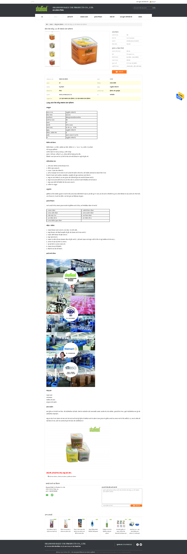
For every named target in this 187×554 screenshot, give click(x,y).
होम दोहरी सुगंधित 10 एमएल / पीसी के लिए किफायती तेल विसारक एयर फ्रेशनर (121, 532)
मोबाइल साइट (60, 552)
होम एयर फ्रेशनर (53, 476)
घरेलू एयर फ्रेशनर (59, 24)
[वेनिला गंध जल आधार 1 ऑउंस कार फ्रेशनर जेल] (65, 523)
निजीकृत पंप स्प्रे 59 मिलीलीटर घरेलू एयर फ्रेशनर (107, 531)
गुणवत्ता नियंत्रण (98, 17)
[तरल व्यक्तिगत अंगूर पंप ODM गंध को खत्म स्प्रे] (52, 523)
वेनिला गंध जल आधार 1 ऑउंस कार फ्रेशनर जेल (66, 530)
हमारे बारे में (70, 17)
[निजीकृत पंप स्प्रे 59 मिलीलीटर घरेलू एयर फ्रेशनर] (107, 523)
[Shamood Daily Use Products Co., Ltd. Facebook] (137, 544)
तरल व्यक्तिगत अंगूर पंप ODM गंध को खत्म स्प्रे (52, 530)
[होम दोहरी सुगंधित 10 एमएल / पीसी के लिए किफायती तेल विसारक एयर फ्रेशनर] (121, 523)
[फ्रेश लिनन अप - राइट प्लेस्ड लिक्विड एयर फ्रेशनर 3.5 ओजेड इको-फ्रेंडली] (135, 523)
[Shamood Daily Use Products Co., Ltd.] (42, 8)
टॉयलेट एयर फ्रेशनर (62, 476)
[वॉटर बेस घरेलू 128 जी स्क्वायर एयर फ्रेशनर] (52, 37)
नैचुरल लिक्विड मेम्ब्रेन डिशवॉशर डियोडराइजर (93, 530)
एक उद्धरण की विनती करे (142, 2)
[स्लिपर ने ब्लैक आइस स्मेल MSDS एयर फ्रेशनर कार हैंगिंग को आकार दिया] (79, 523)
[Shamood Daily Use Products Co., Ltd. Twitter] (141, 544)
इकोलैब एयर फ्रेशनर (71, 476)
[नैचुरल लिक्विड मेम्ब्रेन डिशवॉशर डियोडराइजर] (93, 523)
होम (47, 24)
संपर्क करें (112, 17)
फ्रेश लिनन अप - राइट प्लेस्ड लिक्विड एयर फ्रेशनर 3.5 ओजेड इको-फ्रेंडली (134, 532)
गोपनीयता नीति (66, 552)
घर (42, 17)
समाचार (140, 17)
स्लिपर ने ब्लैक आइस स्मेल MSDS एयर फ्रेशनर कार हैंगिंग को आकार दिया (79, 531)
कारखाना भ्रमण (84, 17)
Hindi (153, 2)
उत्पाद (55, 17)
